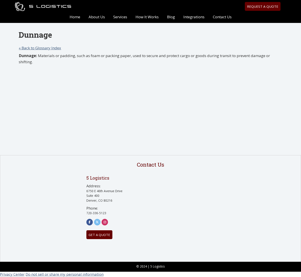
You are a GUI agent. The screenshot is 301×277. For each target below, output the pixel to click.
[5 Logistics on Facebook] (89, 222)
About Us (97, 16)
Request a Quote (262, 6)
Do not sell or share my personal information (65, 274)
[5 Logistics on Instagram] (105, 222)
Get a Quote (99, 234)
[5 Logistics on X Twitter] (97, 222)
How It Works (147, 16)
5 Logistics (43, 6)
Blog (171, 16)
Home (75, 16)
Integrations (193, 16)
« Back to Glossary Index (40, 47)
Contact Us (222, 16)
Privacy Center (12, 274)
